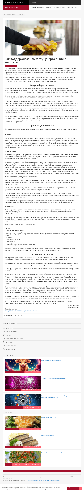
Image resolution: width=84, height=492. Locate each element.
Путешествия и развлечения (14, 338)
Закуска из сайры (47, 435)
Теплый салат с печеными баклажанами (55, 453)
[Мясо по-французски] (23, 422)
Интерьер (9, 342)
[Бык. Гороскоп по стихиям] (23, 364)
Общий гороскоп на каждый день (53, 378)
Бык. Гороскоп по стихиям (51, 360)
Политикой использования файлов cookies (41, 489)
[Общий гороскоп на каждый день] (23, 382)
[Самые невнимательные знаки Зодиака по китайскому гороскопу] (23, 400)
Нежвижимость (10, 349)
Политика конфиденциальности (38, 480)
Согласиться (73, 488)
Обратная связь (55, 480)
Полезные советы (11, 346)
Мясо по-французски (49, 417)
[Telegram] (21, 315)
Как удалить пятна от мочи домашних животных (22, 311)
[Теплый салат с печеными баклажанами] (23, 457)
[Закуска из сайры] (23, 439)
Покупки (8, 335)
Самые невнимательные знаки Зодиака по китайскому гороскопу (56, 396)
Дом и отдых (7, 14)
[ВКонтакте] (16, 315)
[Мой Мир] (24, 315)
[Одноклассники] (18, 315)
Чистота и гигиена (17, 14)
